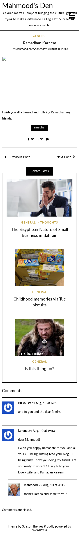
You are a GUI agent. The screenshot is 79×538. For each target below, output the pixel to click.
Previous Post (19, 157)
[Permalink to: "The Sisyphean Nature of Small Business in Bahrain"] (39, 198)
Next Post (63, 157)
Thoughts (49, 222)
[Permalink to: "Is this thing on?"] (39, 337)
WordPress (39, 530)
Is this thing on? (39, 369)
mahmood (21, 49)
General (39, 36)
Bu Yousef (24, 403)
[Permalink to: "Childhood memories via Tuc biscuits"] (39, 267)
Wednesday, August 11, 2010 (50, 49)
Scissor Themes (32, 526)
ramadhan (39, 127)
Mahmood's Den (27, 6)
